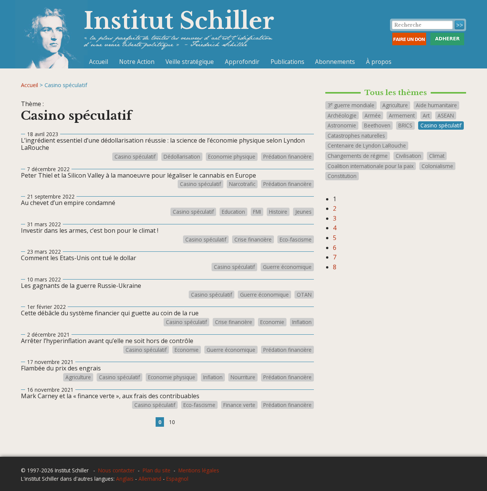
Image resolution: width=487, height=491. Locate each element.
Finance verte (239, 405)
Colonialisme (437, 166)
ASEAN (446, 115)
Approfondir (242, 61)
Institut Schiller (179, 20)
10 (172, 422)
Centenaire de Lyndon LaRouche (367, 145)
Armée (372, 115)
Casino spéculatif (135, 156)
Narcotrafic (242, 184)
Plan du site (156, 470)
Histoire (278, 212)
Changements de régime (358, 155)
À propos (379, 61)
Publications (287, 61)
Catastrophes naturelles (356, 135)
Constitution (342, 176)
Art (426, 115)
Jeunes (303, 212)
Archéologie (342, 115)
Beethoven (377, 125)
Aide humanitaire (436, 105)
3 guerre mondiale (351, 105)
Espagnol (177, 478)
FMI (257, 212)
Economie (272, 322)
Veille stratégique (190, 61)
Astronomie (342, 125)
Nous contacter (116, 470)
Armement (402, 115)
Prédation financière (287, 156)
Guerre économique (287, 267)
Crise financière (253, 239)
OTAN (304, 294)
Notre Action (136, 61)
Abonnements (335, 61)
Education (233, 212)
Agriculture (78, 377)
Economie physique (231, 156)
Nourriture (243, 377)
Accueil (98, 61)
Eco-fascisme (296, 239)
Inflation (302, 322)
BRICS (405, 125)
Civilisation (408, 155)
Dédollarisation (182, 156)
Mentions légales (198, 470)
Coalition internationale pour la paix (371, 166)
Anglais (125, 478)
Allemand (149, 478)
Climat (436, 155)
